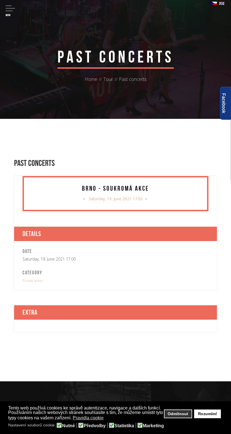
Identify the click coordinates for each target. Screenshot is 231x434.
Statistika (124, 426)
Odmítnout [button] (178, 413)
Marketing (153, 426)
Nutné (68, 426)
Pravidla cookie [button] (88, 417)
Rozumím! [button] (207, 413)
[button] (107, 418)
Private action (33, 280)
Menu (8, 15)
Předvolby (95, 426)
